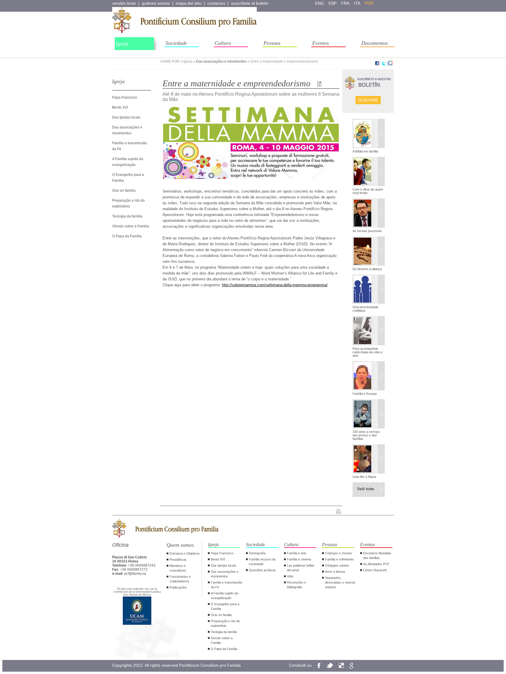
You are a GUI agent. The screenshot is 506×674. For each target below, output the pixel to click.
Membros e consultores (178, 568)
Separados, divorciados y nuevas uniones (340, 582)
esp (332, 3)
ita (357, 3)
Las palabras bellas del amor (300, 568)
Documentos (374, 43)
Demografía (257, 553)
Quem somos (180, 545)
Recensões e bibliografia (296, 585)
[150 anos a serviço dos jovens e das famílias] (369, 414)
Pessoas (272, 43)
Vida (290, 576)
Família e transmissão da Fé (226, 585)
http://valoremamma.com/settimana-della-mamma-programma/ (275, 285)
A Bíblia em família (365, 151)
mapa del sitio (188, 3)
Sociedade (176, 43)
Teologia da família (127, 216)
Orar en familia (124, 190)
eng (319, 3)
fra (345, 3)
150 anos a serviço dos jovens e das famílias (366, 435)
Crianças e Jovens (338, 553)
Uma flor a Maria (364, 477)
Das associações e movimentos (221, 61)
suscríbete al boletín (250, 3)
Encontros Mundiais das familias (377, 555)
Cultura (223, 43)
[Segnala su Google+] (390, 64)
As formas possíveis (367, 231)
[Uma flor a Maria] (369, 459)
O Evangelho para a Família (225, 606)
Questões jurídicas (262, 570)
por (369, 3)
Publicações (178, 587)
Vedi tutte (365, 489)
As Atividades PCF (376, 564)
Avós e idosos (335, 571)
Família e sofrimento (339, 559)
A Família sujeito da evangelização (224, 595)
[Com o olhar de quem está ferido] (369, 172)
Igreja (122, 44)
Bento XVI (120, 107)
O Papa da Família (127, 236)
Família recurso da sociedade (262, 562)
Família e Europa (365, 393)
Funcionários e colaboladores (180, 579)
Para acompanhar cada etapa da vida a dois (367, 352)
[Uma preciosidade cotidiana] (369, 290)
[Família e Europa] (369, 376)
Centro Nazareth (375, 570)
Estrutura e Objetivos (185, 553)
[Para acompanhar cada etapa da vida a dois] (369, 331)
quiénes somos (156, 3)
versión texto (124, 3)
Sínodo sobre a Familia (130, 226)
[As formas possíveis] (369, 213)
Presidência (178, 559)
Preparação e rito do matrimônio (225, 623)
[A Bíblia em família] (369, 134)
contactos (216, 3)
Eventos (320, 43)
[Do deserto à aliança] (369, 251)
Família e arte (296, 553)
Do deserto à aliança (367, 269)
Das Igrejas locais (126, 117)
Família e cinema (299, 559)
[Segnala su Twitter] (383, 64)
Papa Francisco (124, 97)
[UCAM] (137, 624)
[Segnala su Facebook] (377, 64)
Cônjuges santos (337, 565)
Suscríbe (368, 100)
